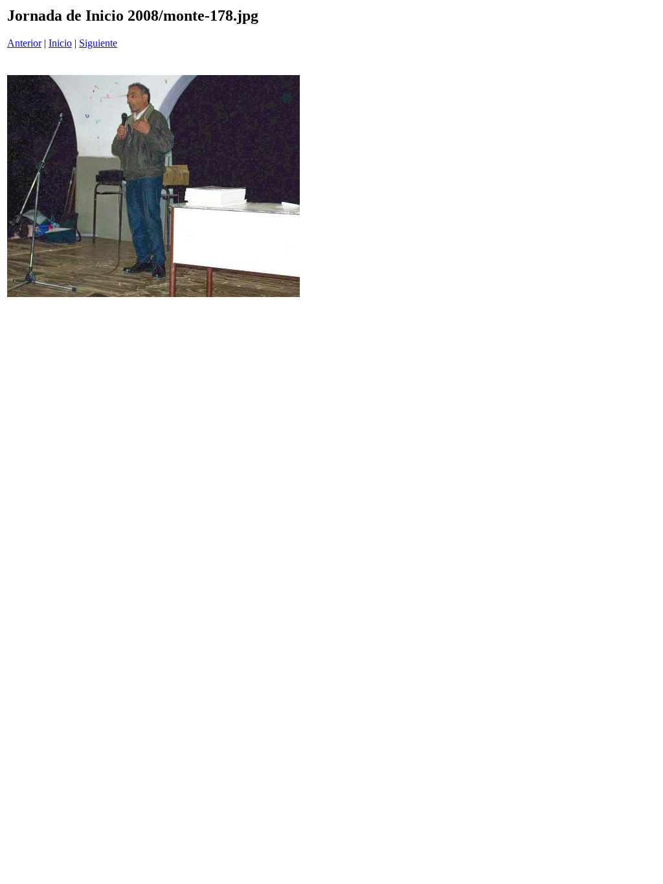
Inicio (60, 43)
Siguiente (98, 43)
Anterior (24, 43)
